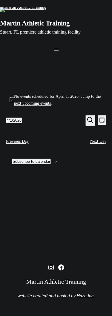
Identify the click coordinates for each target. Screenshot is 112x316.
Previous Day (17, 141)
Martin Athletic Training (35, 23)
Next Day (98, 141)
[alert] (56, 99)
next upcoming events (32, 103)
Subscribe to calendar (31, 161)
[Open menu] (56, 49)
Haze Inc (85, 295)
